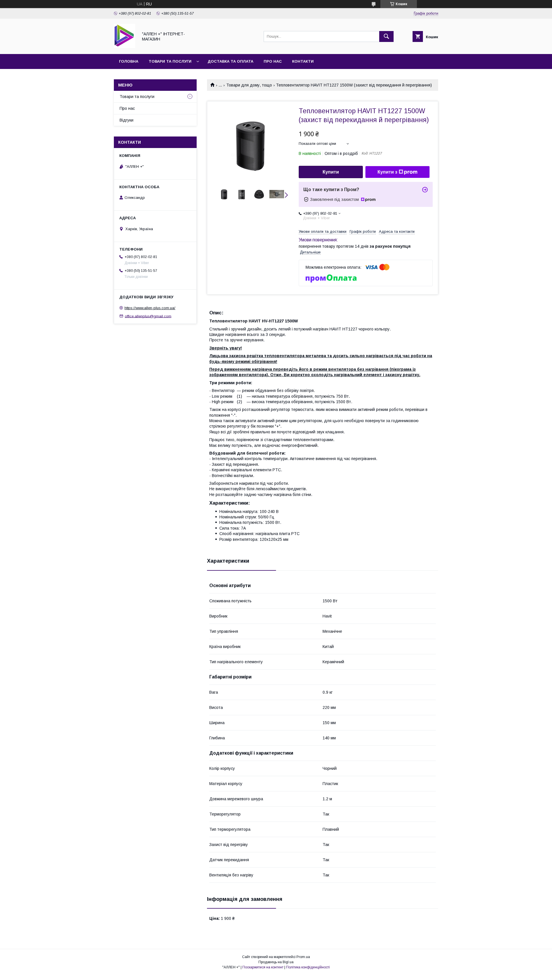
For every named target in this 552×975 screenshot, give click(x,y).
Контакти (303, 61)
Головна (128, 61)
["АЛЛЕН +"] (124, 46)
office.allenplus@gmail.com (148, 316)
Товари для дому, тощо (249, 85)
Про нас (273, 61)
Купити (331, 172)
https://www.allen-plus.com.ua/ (149, 308)
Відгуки (126, 120)
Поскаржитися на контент (262, 967)
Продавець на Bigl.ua (276, 962)
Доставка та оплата (230, 61)
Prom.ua (303, 957)
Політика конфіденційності (308, 967)
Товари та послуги (170, 61)
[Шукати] (386, 36)
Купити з (387, 172)
